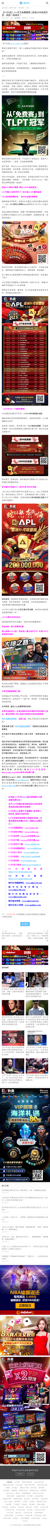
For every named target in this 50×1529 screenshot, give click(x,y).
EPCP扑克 (10, 1513)
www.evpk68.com (31, 852)
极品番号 (44, 1490)
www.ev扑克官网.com (30, 836)
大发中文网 (6, 1518)
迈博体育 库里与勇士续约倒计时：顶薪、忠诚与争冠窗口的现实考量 (13, 991)
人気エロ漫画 (8, 1501)
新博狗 (8, 1488)
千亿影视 (16, 1504)
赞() (26, 924)
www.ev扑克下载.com (30, 840)
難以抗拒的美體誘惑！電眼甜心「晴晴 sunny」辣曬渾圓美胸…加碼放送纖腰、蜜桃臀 (37, 937)
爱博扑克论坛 (34, 1490)
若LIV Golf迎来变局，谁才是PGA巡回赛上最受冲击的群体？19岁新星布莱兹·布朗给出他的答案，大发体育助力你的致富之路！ (37, 1022)
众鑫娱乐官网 (20, 1496)
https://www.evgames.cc (31, 865)
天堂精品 (24, 1504)
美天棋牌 (6, 1490)
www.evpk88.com (34, 848)
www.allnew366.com (16, 890)
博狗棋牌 (14, 1490)
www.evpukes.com (28, 861)
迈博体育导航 (7, 1499)
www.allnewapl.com (30, 901)
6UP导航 (17, 1482)
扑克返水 (15, 1488)
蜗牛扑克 (18, 1513)
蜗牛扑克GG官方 (38, 1493)
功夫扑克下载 (27, 1513)
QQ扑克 (44, 1518)
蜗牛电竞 (34, 1488)
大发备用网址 (38, 1513)
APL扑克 (30, 1510)
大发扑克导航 (39, 1496)
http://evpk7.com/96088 (11, 772)
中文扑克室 (19, 1485)
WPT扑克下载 (9, 1510)
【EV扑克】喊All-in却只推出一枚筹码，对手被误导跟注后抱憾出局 (37, 1077)
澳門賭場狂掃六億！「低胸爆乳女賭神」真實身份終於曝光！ (12, 935)
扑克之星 (21, 1507)
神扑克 (18, 1493)
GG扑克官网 (19, 1515)
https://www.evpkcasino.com (20, 872)
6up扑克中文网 (39, 1482)
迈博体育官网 (17, 1499)
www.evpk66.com (32, 844)
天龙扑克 (13, 1507)
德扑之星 (29, 1507)
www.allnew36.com (34, 883)
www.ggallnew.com (33, 905)
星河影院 (32, 1504)
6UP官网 (30, 1496)
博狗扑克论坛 (23, 1490)
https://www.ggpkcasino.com (20, 879)
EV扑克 (30, 1474)
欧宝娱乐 (27, 1499)
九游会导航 (44, 1499)
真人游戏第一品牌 (40, 1515)
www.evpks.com (31, 828)
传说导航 (8, 1504)
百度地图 (25, 1525)
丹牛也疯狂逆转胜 (22, 726)
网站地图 (31, 1525)
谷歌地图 (37, 1525)
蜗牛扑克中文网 (30, 1485)
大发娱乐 (15, 1518)
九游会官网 (28, 1515)
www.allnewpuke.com (17, 897)
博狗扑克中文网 (8, 1485)
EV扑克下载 (44, 1507)
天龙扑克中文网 (42, 1485)
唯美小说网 (40, 1504)
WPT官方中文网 (40, 1510)
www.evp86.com (16, 44)
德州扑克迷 (25, 3)
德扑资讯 (21, 8)
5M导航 (31, 1501)
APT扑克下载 (20, 1510)
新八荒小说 (10, 1493)
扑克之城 (5, 1507)
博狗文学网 (10, 1496)
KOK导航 (35, 1499)
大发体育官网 (8, 1515)
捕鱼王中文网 (24, 1488)
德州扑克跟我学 (27, 1482)
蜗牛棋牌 (41, 1488)
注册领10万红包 (41, 1501)
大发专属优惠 (24, 1518)
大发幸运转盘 (35, 1518)
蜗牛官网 (17, 1501)
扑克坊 (36, 1507)
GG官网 (24, 1501)
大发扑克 (20, 1474)
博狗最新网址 (26, 1493)
